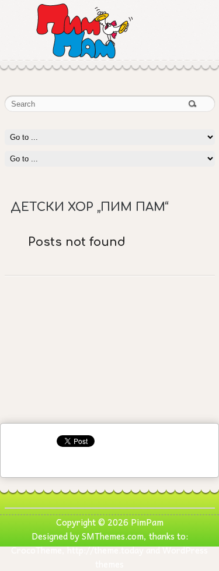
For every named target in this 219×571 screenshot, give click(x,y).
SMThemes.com (113, 536)
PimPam (147, 522)
